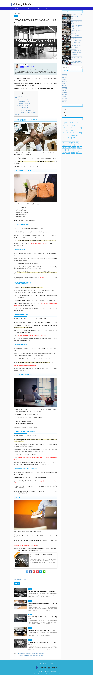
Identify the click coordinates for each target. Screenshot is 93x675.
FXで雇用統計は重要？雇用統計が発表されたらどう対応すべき (32, 655)
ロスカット (65, 142)
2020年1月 (64, 77)
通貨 (80, 152)
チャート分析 (65, 130)
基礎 (76, 145)
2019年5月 (64, 92)
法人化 (28, 579)
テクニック (27, 8)
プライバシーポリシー (44, 663)
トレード (64, 135)
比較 (64, 150)
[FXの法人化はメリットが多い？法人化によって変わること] (40, 571)
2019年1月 (64, 100)
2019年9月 (64, 85)
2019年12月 (64, 79)
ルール (64, 140)
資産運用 (73, 152)
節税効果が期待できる (23, 105)
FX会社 (66, 122)
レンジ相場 (75, 140)
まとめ (17, 114)
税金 (80, 150)
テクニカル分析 (73, 130)
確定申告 (76, 150)
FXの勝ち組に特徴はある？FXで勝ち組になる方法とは (76, 63)
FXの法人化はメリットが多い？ (23, 96)
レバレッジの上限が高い (23, 99)
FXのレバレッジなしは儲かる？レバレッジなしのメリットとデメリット (76, 27)
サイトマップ (48, 8)
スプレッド (65, 127)
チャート (79, 127)
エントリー (76, 122)
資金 (77, 152)
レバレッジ (69, 140)
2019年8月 (64, 87)
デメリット (72, 132)
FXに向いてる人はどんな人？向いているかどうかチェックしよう (76, 37)
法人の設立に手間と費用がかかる (25, 110)
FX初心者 (16, 8)
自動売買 (68, 152)
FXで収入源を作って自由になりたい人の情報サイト (46, 671)
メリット (64, 137)
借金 (70, 142)
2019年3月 (64, 96)
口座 (21, 579)
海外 (67, 150)
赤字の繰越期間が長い (23, 107)
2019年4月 (64, 94)
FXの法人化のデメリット (21, 109)
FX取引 (18, 579)
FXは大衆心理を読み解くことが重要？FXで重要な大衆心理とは (76, 52)
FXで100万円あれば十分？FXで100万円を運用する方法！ (76, 42)
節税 (64, 152)
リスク (69, 137)
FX (15, 579)
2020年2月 (64, 75)
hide (29, 93)
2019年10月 (64, 83)
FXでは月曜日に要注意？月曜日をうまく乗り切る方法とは (76, 21)
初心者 (73, 142)
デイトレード (65, 132)
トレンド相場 (78, 132)
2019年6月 (64, 90)
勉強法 (64, 145)
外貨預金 (64, 147)
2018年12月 (64, 101)
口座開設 (24, 579)
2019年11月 (64, 81)
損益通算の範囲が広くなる (24, 103)
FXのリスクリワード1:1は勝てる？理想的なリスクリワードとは (76, 47)
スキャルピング (74, 125)
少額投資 (74, 147)
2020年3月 (64, 74)
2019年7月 (64, 88)
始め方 (69, 147)
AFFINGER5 (59, 673)
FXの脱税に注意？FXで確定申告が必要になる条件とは (41, 591)
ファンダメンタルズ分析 (73, 135)
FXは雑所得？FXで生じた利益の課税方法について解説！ (42, 630)
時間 (78, 147)
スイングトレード (66, 125)
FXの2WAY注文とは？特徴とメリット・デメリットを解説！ (76, 16)
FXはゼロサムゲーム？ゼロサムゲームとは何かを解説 (76, 57)
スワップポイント (72, 127)
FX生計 (37, 8)
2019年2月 (64, 98)
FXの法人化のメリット (21, 97)
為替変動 (71, 150)
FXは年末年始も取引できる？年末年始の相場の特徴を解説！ (31, 653)
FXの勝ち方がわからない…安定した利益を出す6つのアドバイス (77, 32)
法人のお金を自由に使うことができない (27, 112)
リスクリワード (75, 137)
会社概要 (51, 663)
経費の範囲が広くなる (23, 101)
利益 (77, 142)
